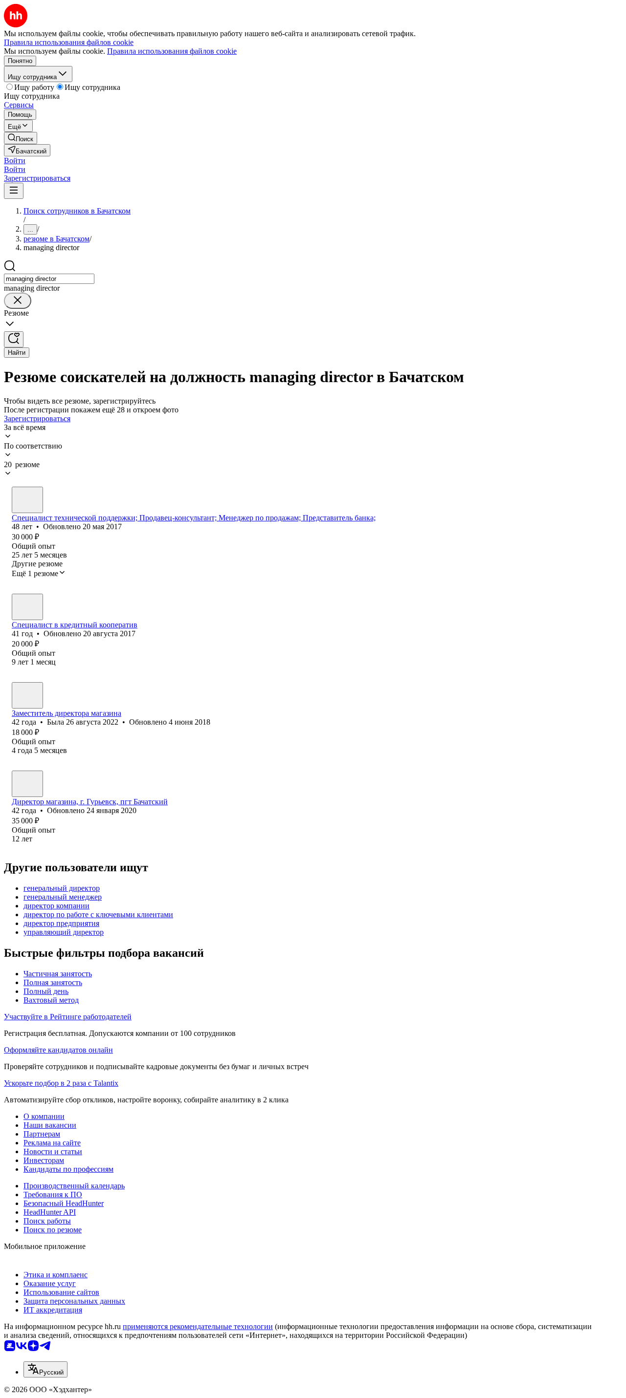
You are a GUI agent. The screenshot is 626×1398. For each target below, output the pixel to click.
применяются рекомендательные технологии (198, 1326)
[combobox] (49, 279)
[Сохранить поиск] (13, 339)
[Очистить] (17, 301)
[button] (14, 160)
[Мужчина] (27, 500)
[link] (20, 138)
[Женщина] (27, 607)
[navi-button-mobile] (13, 191)
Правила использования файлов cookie (172, 51)
